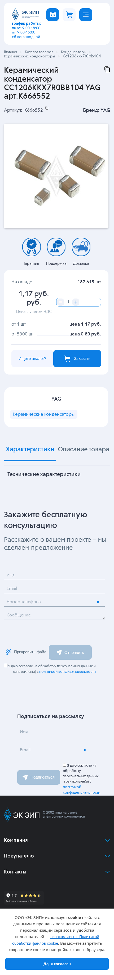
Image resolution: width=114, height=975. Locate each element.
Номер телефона (24, 602)
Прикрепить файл (30, 652)
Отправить (74, 652)
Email (12, 589)
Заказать (82, 358)
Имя (11, 575)
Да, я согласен (57, 963)
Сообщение (19, 615)
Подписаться (42, 777)
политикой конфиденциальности (67, 672)
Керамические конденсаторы (43, 414)
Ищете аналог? (32, 358)
